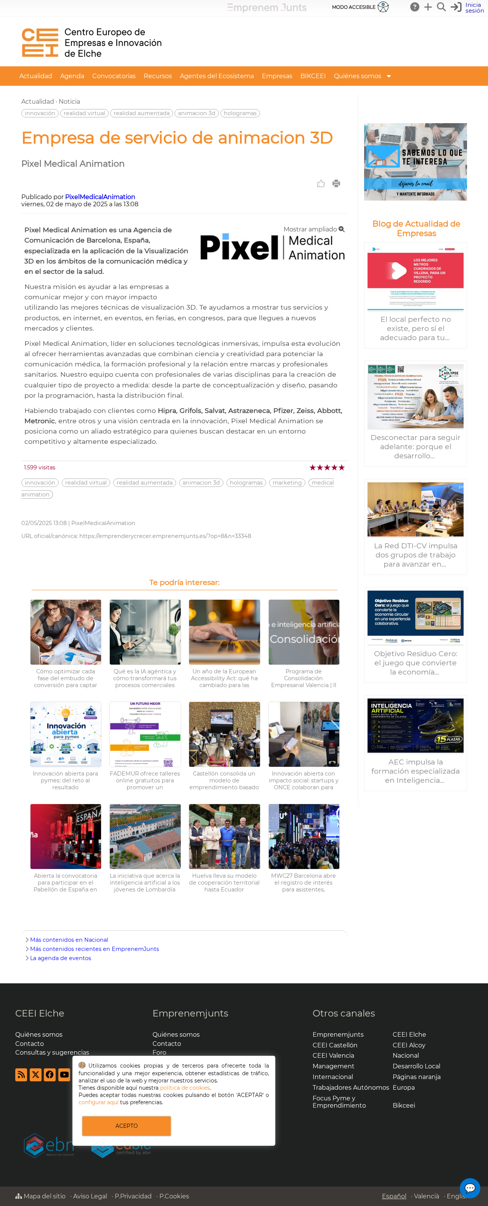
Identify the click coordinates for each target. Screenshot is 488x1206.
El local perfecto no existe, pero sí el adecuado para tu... (415, 328)
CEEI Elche (39, 1013)
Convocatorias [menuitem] (114, 76)
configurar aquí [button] (99, 1102)
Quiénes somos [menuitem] (357, 76)
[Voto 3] (327, 467)
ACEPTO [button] (127, 1126)
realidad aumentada (142, 113)
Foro (159, 1052)
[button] (468, 8)
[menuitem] (389, 76)
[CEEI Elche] (91, 62)
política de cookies (185, 1088)
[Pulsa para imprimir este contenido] (336, 183)
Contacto (29, 1043)
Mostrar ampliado (311, 229)
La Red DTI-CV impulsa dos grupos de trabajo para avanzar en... (416, 554)
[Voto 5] (342, 467)
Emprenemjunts (190, 1013)
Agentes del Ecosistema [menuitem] (217, 76)
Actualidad (37, 101)
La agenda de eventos (60, 958)
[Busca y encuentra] (442, 6)
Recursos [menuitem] (158, 76)
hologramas (240, 113)
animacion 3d (196, 113)
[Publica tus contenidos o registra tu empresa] (428, 6)
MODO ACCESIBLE (354, 7)
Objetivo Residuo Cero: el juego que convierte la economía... (416, 662)
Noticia (69, 101)
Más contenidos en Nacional (69, 939)
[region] (415, 450)
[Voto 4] (335, 467)
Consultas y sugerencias (52, 1052)
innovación (40, 113)
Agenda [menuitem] (72, 76)
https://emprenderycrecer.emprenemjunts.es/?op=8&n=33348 (165, 536)
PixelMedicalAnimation (100, 197)
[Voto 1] (313, 467)
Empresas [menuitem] (277, 76)
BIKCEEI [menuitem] (313, 76)
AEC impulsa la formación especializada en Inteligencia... (415, 771)
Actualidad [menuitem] (35, 76)
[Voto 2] (320, 467)
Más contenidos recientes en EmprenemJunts (94, 949)
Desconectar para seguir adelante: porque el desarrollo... (416, 446)
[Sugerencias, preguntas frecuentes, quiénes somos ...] (415, 6)
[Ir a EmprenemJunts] (267, 10)
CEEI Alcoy (409, 1045)
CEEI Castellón (335, 1045)
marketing (287, 482)
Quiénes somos (39, 1034)
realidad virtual (84, 113)
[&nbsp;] (415, 162)
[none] (273, 258)
